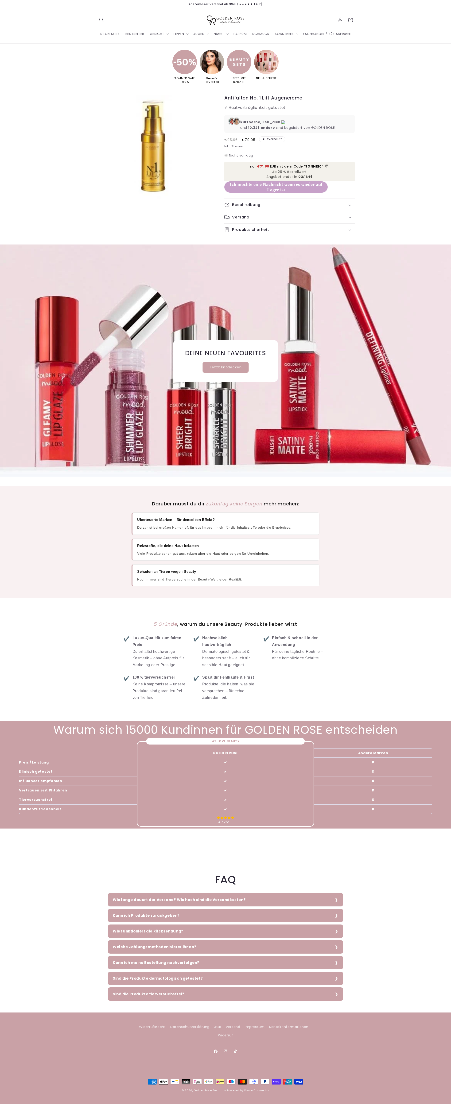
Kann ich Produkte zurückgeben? (146, 915)
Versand (233, 1026)
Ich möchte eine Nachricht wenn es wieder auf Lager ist (276, 187)
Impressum (254, 1026)
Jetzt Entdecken (226, 367)
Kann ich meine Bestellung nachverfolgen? (156, 962)
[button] (101, 20)
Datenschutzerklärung (190, 1026)
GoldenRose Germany (210, 1090)
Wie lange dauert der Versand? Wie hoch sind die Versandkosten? (179, 899)
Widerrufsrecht (152, 1026)
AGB (217, 1026)
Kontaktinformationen (288, 1026)
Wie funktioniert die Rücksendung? (148, 931)
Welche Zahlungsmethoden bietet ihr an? (154, 946)
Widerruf (225, 1035)
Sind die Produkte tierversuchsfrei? (148, 994)
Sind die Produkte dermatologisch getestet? (158, 978)
